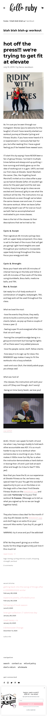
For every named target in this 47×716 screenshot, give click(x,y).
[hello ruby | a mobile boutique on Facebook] (4, 683)
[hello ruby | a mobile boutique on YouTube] (19, 683)
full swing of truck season (15, 605)
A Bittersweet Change (13, 628)
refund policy (30, 663)
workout (14, 561)
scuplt (28, 559)
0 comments (8, 565)
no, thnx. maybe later (30, 710)
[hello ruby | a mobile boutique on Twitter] (11, 683)
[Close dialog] (44, 688)
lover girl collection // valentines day (20, 613)
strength (6, 561)
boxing (10, 559)
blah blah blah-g (17, 21)
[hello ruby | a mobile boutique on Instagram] (8, 683)
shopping (35, 559)
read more (8, 554)
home (6, 21)
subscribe (7, 637)
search (6, 663)
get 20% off (31, 704)
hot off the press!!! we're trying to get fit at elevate (23, 53)
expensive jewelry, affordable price (19, 598)
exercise (22, 559)
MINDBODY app (30, 491)
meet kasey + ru (10, 620)
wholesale (22, 667)
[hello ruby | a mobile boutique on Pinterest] (15, 683)
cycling (16, 559)
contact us (17, 663)
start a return (9, 667)
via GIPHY (7, 431)
